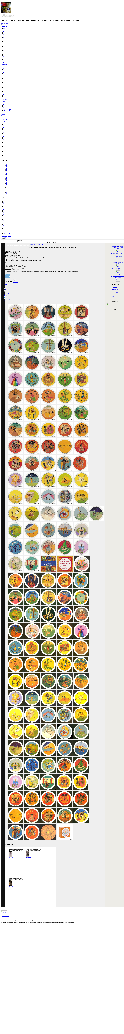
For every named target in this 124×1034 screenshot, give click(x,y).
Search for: (3, 238)
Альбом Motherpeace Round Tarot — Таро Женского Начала (17, 245)
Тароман (115, 287)
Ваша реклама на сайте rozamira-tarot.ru (117, 269)
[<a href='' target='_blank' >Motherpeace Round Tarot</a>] (15, 319)
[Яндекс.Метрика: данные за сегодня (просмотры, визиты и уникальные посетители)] (4, 911)
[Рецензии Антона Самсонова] (115, 304)
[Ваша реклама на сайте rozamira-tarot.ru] (118, 273)
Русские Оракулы (7, 109)
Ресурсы (3, 114)
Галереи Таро (11, 857)
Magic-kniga (115, 289)
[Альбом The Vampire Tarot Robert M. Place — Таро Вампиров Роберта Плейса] (27, 856)
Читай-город (115, 292)
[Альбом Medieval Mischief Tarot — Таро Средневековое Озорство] (10, 856)
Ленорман (5, 111)
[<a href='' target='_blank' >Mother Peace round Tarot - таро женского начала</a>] (82, 571)
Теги (2, 116)
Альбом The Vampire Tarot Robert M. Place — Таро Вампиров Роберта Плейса (33, 850)
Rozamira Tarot (5, 916)
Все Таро (4, 26)
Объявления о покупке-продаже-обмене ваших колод (118, 262)
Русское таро (5, 64)
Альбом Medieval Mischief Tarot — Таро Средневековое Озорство (16, 850)
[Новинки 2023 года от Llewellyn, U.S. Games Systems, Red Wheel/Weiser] (118, 252)
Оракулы (4, 101)
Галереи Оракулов (7, 110)
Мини (5, 284)
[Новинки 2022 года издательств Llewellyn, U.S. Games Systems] (118, 281)
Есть (14, 283)
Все (3, 65)
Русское (6, 285)
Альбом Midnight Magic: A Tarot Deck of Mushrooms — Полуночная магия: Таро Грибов (16, 879)
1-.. (4, 97)
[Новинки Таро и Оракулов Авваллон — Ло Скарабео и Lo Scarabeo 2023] (118, 260)
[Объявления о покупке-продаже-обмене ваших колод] (118, 267)
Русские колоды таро (7, 157)
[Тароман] (115, 296)
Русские (5, 99)
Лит (2, 115)
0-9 (4, 28)
